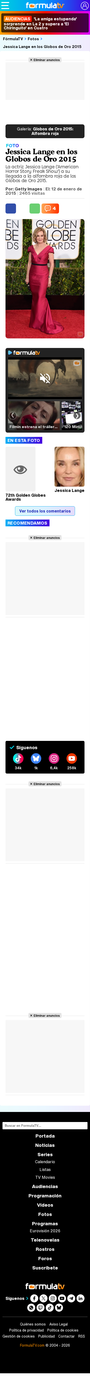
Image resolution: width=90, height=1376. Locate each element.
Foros (45, 1258)
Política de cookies (62, 1330)
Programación (45, 1196)
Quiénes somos (33, 1324)
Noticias (45, 1145)
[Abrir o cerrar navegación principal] (5, 5)
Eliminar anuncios (47, 60)
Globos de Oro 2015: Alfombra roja (45, 131)
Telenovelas (45, 1240)
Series (45, 1154)
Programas (45, 1224)
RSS (81, 1336)
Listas (45, 1169)
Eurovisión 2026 (45, 1231)
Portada (45, 1136)
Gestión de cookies (18, 1336)
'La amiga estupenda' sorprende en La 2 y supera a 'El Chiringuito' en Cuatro (40, 23)
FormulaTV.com (32, 1345)
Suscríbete (45, 1268)
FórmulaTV (13, 38)
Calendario (45, 1162)
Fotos (33, 38)
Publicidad (46, 1336)
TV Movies (45, 1177)
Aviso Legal (58, 1324)
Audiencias (45, 1186)
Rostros (45, 1249)
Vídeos (45, 1205)
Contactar (66, 1336)
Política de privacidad (26, 1330)
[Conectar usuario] (85, 6)
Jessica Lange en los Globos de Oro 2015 (42, 46)
